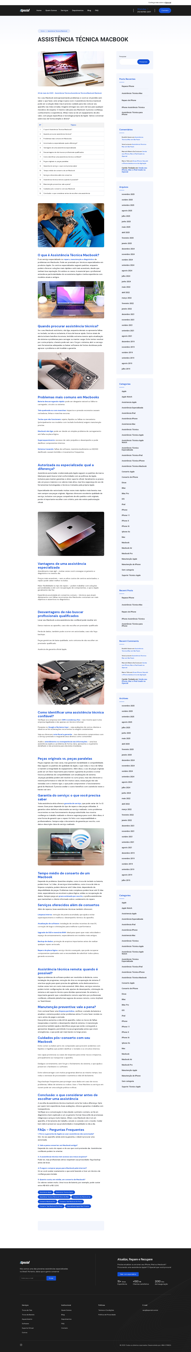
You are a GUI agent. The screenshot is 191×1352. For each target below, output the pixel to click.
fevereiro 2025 (128, 238)
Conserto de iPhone (130, 477)
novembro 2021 (128, 319)
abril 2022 (126, 292)
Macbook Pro (127, 553)
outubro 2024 (127, 259)
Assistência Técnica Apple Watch (133, 441)
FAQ (96, 10)
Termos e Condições (106, 1310)
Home (39, 10)
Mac (123, 537)
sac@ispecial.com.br (150, 1310)
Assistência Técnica (63, 93)
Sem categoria (128, 570)
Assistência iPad (128, 413)
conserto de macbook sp (81, 1197)
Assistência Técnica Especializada (130, 449)
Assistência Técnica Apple (133, 435)
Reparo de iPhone (129, 100)
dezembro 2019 (128, 341)
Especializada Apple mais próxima (78, 1206)
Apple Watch (127, 397)
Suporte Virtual (28, 1328)
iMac (124, 488)
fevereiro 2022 (128, 303)
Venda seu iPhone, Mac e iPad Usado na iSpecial (134, 154)
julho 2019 (126, 369)
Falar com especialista (128, 1274)
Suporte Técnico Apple (131, 575)
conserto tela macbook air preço (71, 1201)
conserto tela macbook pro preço (51, 1206)
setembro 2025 (128, 205)
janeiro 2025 (127, 243)
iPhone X (125, 520)
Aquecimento (27, 1319)
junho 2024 (126, 281)
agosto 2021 (127, 336)
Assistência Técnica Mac (132, 93)
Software (25, 1324)
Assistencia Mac (128, 424)
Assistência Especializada (132, 407)
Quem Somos (51, 10)
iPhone (124, 510)
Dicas (124, 482)
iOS (123, 499)
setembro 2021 (128, 330)
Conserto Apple (128, 471)
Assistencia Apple (129, 402)
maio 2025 (126, 227)
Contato (165, 10)
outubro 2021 (127, 325)
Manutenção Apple (129, 559)
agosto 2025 (127, 210)
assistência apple (45, 1192)
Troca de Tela (27, 1310)
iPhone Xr (126, 526)
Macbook (98, 93)
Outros (24, 1332)
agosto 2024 (127, 270)
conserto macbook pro (47, 1201)
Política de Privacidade (107, 1315)
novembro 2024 (128, 254)
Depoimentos (77, 10)
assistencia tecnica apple (64, 1192)
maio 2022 (126, 287)
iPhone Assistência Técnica (133, 107)
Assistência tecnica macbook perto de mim (54, 1197)
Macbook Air (127, 548)
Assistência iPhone (129, 418)
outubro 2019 (127, 352)
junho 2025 (126, 221)
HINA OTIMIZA (166, 1345)
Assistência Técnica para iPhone (132, 113)
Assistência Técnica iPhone (133, 460)
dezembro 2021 (128, 314)
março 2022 (127, 298)
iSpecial (168, 3)
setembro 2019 (128, 358)
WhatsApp (142, 9)
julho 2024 (126, 276)
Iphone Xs (126, 531)
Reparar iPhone (128, 86)
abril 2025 (126, 232)
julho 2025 (126, 216)
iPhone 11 (126, 515)
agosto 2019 (127, 363)
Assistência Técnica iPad (132, 455)
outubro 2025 (127, 199)
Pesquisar (122, 56)
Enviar (51, 1278)
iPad (123, 504)
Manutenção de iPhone (131, 564)
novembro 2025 (128, 194)
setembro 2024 (128, 265)
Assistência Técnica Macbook (82, 93)
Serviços (64, 10)
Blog (89, 10)
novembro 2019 (128, 347)
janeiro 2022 (127, 309)
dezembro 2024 (128, 249)
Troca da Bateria (28, 1315)
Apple (124, 391)
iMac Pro (125, 493)
